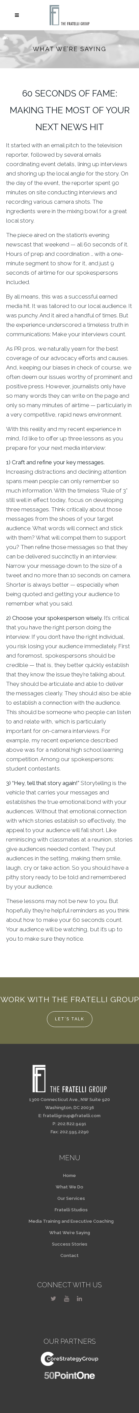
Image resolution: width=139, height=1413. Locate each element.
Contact (69, 1255)
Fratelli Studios (71, 1209)
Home (69, 1175)
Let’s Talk (69, 1019)
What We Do (69, 1186)
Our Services (71, 1198)
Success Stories (69, 1244)
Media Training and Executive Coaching (71, 1221)
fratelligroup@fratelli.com (72, 1115)
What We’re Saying (69, 1232)
